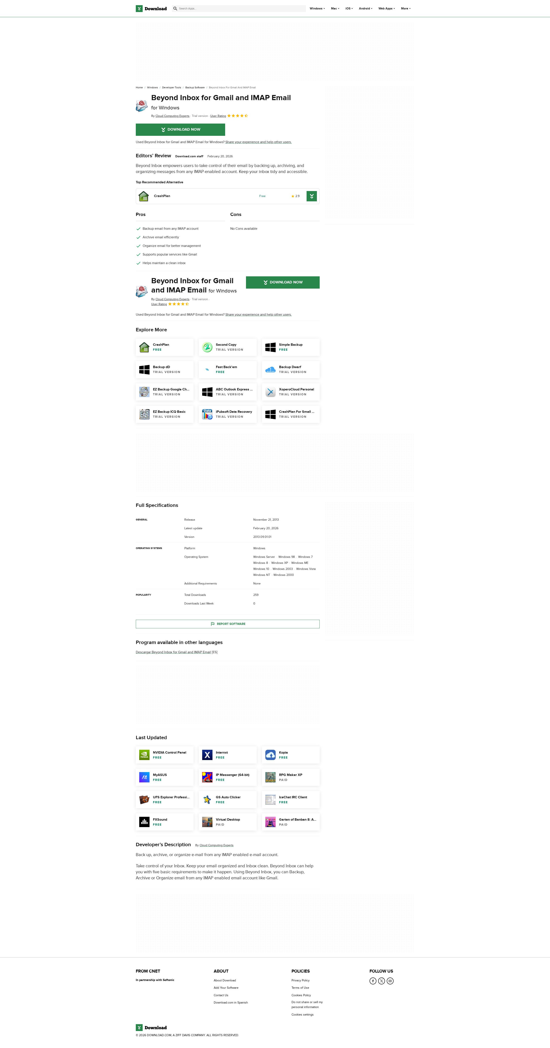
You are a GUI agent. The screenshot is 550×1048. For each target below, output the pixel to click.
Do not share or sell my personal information (307, 1004)
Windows (316, 8)
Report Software (231, 624)
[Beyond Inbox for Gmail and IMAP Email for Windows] (142, 106)
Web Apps (386, 8)
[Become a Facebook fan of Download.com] (373, 981)
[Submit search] (175, 8)
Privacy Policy (301, 980)
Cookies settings (303, 1014)
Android (364, 8)
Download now (184, 129)
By (170, 116)
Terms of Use (300, 988)
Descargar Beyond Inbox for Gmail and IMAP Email (173, 652)
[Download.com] (151, 8)
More (404, 8)
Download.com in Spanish (231, 1002)
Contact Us (221, 995)
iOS (347, 8)
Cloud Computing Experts (217, 845)
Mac (334, 8)
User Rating (218, 116)
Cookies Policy (301, 995)
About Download (225, 980)
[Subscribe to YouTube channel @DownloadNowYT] (390, 981)
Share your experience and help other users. (258, 142)
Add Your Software (226, 988)
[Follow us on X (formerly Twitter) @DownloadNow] (381, 981)
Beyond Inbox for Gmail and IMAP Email (221, 102)
